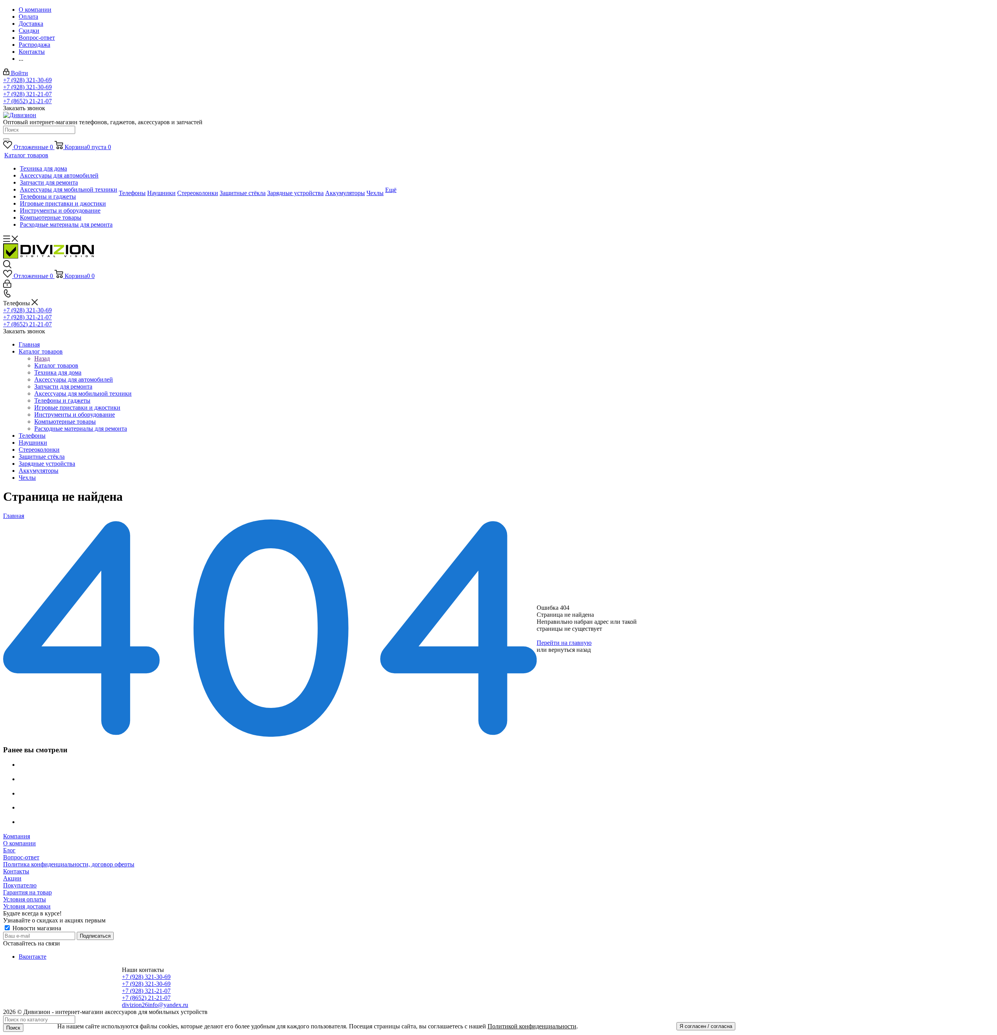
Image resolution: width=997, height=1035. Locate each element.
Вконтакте (32, 956)
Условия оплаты (24, 899)
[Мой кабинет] (7, 285)
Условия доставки (27, 906)
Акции (12, 878)
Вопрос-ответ (21, 857)
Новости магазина (36, 928)
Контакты (16, 871)
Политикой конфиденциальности (532, 1026)
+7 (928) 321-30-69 (27, 80)
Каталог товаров (56, 365)
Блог (9, 850)
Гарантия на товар (27, 892)
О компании (19, 843)
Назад (42, 358)
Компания (16, 836)
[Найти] (6, 139)
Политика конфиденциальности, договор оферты (68, 864)
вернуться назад (569, 649)
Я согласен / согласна (706, 1026)
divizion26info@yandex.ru (155, 1005)
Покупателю (20, 885)
